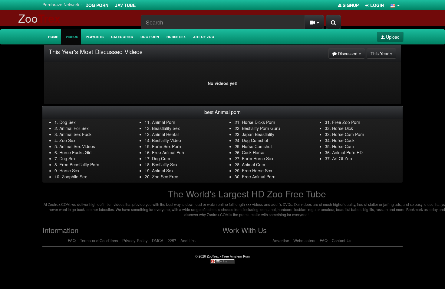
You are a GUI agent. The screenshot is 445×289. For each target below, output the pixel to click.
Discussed (351, 53)
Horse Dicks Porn (258, 122)
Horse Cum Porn (348, 134)
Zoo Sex (67, 140)
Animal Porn (163, 122)
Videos (72, 36)
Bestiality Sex (164, 164)
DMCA (157, 240)
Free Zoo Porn (346, 122)
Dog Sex (67, 122)
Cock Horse (253, 152)
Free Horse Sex (257, 170)
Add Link (188, 240)
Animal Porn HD (347, 152)
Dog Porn (96, 5)
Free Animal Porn (169, 152)
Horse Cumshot (257, 146)
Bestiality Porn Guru (261, 128)
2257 (172, 240)
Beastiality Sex (166, 128)
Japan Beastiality (258, 134)
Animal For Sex (74, 128)
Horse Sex (176, 36)
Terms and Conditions (99, 240)
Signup (350, 5)
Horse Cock (343, 140)
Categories (122, 36)
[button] (395, 5)
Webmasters (304, 240)
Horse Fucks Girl (75, 152)
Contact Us (341, 240)
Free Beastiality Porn (79, 164)
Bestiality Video (166, 140)
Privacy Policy (135, 240)
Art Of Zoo (342, 158)
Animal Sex (162, 170)
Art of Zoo (203, 36)
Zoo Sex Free (165, 177)
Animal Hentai (165, 134)
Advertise (280, 240)
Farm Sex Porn (166, 146)
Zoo (39, 18)
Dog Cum (161, 158)
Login (376, 5)
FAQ (72, 240)
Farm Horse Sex (257, 158)
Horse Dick (342, 128)
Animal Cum (253, 164)
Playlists (95, 36)
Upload (392, 37)
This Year (383, 53)
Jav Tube (125, 5)
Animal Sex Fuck (75, 134)
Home (53, 36)
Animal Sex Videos (77, 146)
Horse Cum (343, 146)
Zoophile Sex (74, 177)
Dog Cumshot (255, 140)
